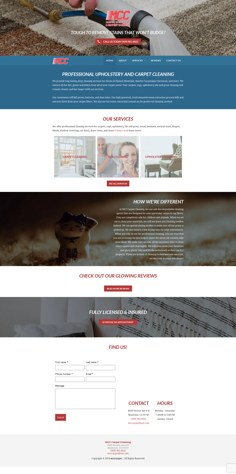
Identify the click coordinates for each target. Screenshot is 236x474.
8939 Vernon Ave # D (118, 445)
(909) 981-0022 (138, 419)
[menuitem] (110, 60)
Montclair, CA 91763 (118, 448)
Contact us (120, 130)
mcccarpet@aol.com (138, 423)
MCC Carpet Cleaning (118, 442)
